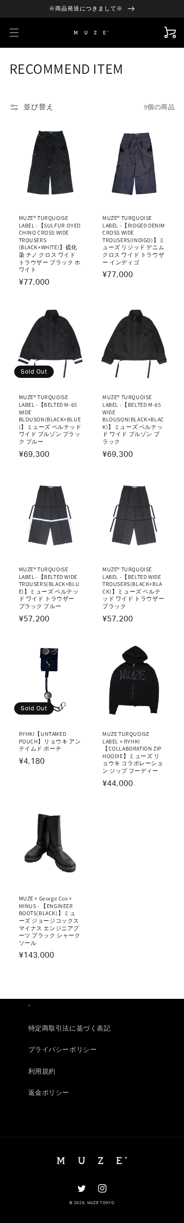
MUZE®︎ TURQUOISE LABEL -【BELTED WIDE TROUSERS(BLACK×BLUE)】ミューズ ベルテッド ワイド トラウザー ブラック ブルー (49, 588)
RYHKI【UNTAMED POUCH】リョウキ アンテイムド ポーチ (50, 741)
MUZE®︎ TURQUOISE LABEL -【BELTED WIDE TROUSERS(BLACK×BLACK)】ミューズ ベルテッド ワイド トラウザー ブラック (133, 588)
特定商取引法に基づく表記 (69, 1028)
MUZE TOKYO (101, 1203)
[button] (14, 32)
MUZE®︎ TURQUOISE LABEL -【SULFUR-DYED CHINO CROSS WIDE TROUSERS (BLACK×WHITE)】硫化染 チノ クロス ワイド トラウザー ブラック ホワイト (50, 243)
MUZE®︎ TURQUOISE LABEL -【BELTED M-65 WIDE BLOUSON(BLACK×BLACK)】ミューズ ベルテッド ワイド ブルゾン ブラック (133, 419)
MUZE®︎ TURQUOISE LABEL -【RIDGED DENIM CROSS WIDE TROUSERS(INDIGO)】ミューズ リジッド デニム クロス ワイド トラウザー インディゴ (133, 240)
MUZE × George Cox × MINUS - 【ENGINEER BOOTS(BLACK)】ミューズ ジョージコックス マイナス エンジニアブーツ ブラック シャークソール (50, 920)
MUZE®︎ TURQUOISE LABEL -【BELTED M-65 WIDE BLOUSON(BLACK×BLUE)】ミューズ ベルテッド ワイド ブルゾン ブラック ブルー (50, 419)
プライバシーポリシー (62, 1050)
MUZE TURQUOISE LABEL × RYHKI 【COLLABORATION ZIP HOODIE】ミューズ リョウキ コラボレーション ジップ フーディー (132, 752)
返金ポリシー (49, 1093)
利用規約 (42, 1071)
